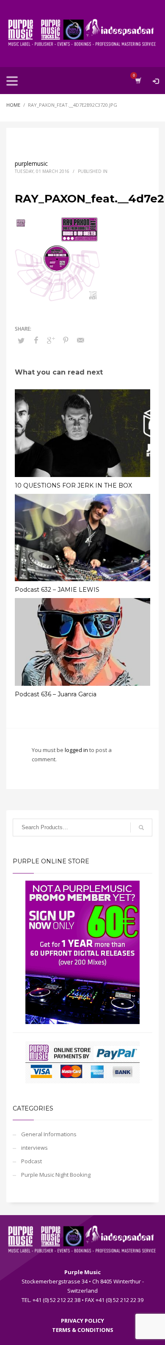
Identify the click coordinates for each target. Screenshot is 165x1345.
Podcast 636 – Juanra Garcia (55, 694)
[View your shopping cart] (137, 80)
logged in (77, 750)
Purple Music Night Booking (56, 1174)
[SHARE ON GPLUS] (50, 340)
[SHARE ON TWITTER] (21, 340)
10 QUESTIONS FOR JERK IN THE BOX (73, 485)
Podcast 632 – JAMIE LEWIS (57, 589)
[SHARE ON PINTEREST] (65, 340)
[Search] (141, 827)
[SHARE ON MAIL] (80, 340)
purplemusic (31, 163)
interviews (34, 1147)
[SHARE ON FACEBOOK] (36, 340)
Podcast (31, 1161)
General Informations (49, 1134)
